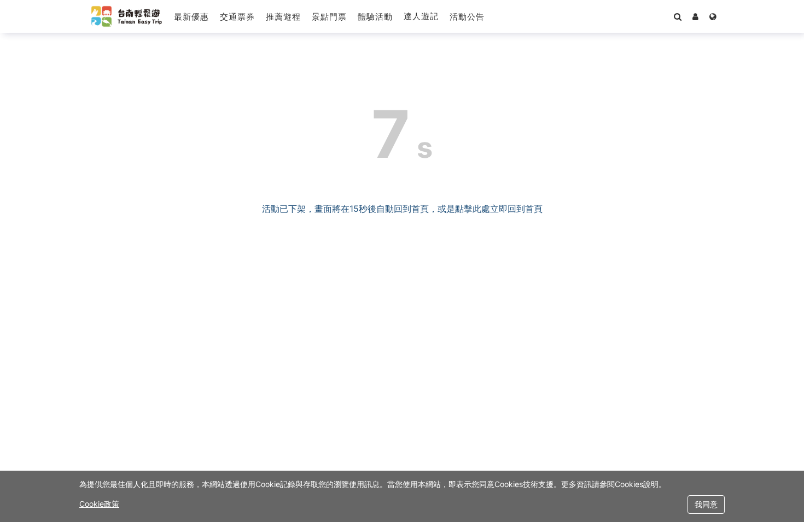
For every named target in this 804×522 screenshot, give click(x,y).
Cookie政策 (99, 503)
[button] (467, 16)
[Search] (677, 16)
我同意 (706, 504)
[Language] (713, 16)
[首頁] (126, 16)
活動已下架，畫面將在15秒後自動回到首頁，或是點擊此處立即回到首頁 (402, 208)
